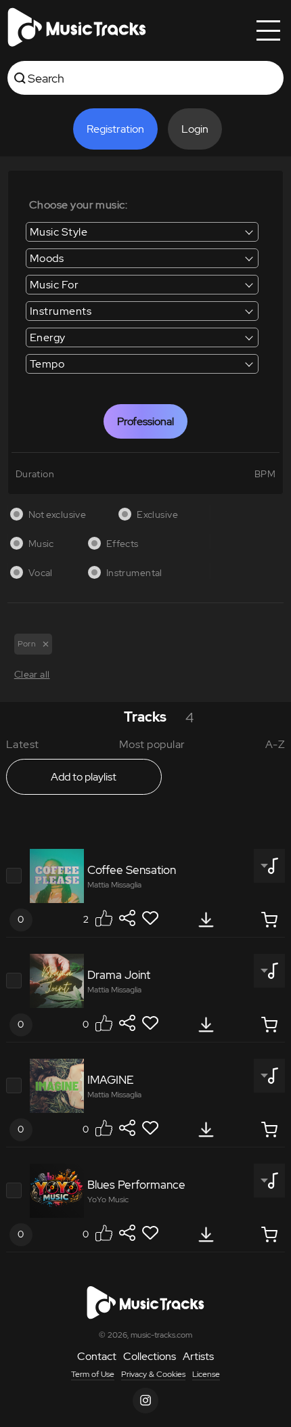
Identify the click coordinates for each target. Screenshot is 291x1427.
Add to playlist (83, 777)
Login (194, 129)
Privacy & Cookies (153, 1374)
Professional (145, 421)
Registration (115, 129)
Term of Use (92, 1374)
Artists (198, 1356)
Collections (149, 1356)
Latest (22, 744)
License (206, 1374)
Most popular (152, 744)
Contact (96, 1356)
